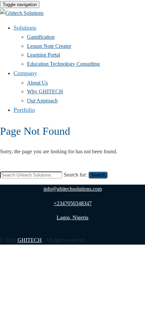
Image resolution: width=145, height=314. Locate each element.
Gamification (41, 37)
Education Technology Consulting (63, 64)
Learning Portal (43, 55)
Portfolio (24, 109)
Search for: (75, 175)
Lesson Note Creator (49, 46)
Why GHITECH (45, 91)
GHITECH (30, 240)
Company (25, 73)
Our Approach (42, 100)
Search (98, 175)
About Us (37, 83)
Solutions (24, 27)
